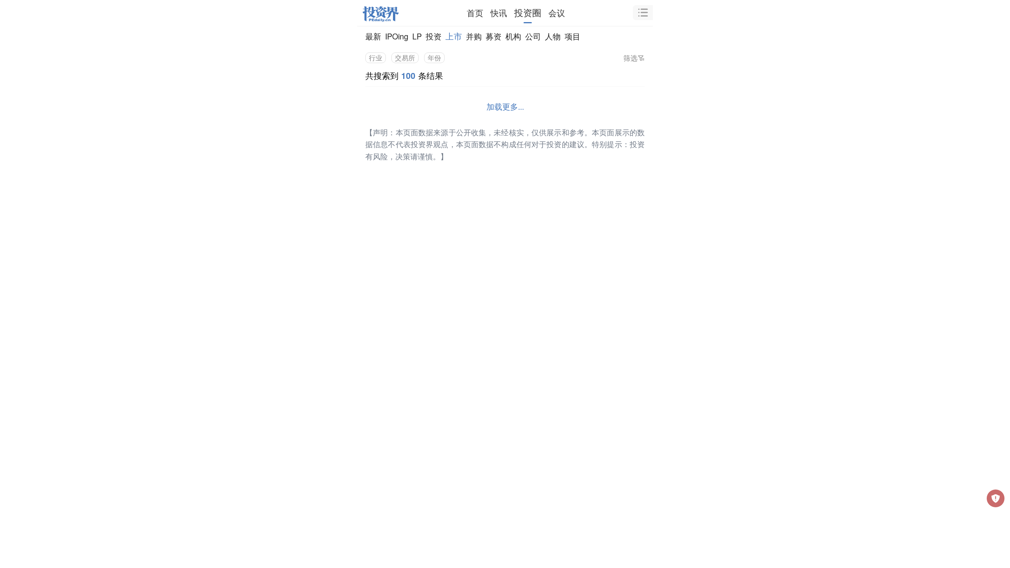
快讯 (498, 13)
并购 (474, 36)
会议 (556, 13)
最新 (373, 36)
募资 (493, 36)
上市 (453, 36)
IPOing (396, 36)
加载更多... (505, 106)
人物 (553, 36)
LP (417, 36)
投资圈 (527, 12)
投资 (433, 36)
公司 (533, 36)
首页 (475, 13)
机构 (513, 36)
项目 (572, 36)
